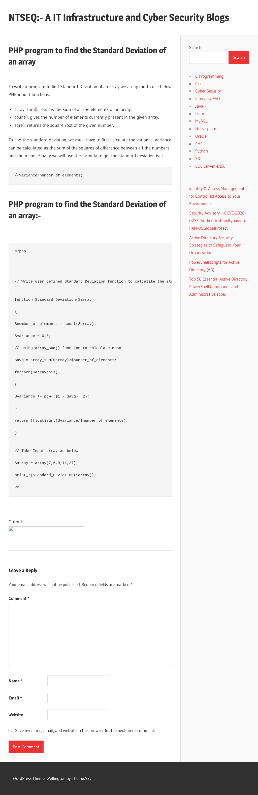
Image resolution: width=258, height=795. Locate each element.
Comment (19, 598)
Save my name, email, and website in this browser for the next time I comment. (85, 730)
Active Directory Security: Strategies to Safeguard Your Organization (215, 245)
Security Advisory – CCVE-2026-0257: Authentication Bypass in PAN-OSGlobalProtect (217, 220)
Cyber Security (208, 91)
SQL (198, 158)
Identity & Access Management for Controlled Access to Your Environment (216, 196)
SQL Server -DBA (210, 166)
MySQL (201, 121)
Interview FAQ (207, 98)
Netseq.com (205, 128)
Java (199, 106)
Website (16, 714)
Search (195, 47)
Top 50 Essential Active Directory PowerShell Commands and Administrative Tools (218, 286)
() (36, 109)
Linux (200, 113)
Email (15, 697)
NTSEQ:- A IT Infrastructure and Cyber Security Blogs (119, 17)
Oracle (201, 136)
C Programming (209, 76)
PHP (199, 143)
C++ (198, 83)
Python (201, 151)
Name (15, 680)
